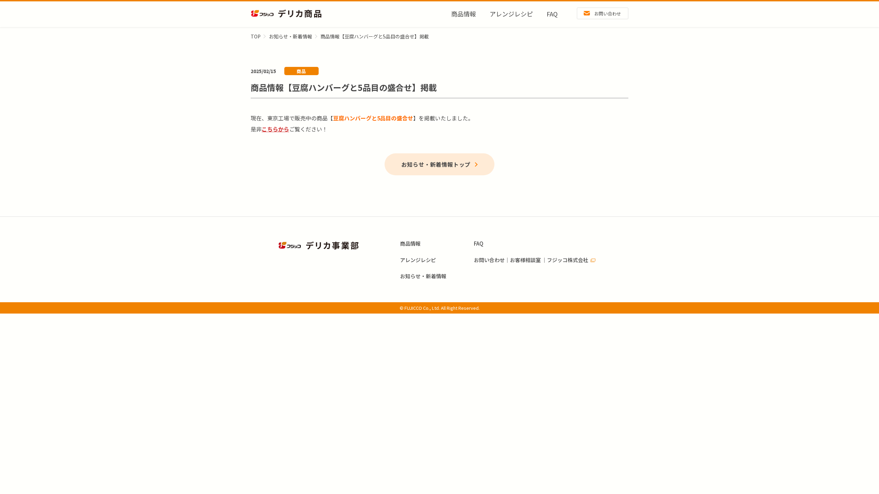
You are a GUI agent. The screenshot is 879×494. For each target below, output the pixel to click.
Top (256, 36)
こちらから (275, 129)
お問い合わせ (607, 13)
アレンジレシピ (511, 13)
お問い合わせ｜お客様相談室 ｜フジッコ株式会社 (531, 259)
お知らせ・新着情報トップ (436, 164)
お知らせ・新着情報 (290, 36)
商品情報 (463, 13)
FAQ (552, 13)
